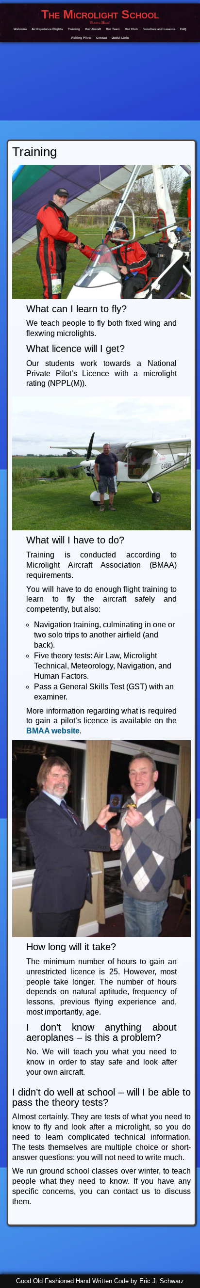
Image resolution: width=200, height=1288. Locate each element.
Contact (101, 37)
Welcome (20, 29)
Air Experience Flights (47, 29)
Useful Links (120, 37)
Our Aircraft (93, 29)
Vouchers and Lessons (159, 29)
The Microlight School (100, 14)
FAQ (183, 29)
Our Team (113, 29)
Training (74, 29)
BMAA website (53, 731)
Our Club (131, 29)
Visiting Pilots (81, 37)
